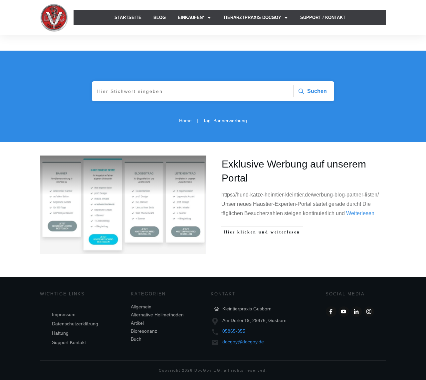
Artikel (137, 323)
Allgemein (141, 306)
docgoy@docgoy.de (243, 341)
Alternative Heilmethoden (157, 314)
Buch (136, 339)
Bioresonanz (144, 331)
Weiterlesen (360, 213)
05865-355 (233, 331)
